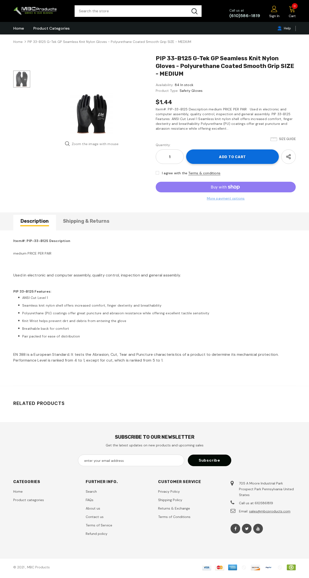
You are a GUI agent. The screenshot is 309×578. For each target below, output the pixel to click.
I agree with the (174, 173)
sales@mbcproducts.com (269, 511)
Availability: (165, 85)
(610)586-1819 (244, 16)
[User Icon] (274, 8)
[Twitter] (247, 528)
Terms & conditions (204, 173)
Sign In (274, 16)
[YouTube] (258, 528)
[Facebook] (235, 528)
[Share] (288, 156)
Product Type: (167, 90)
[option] (91, 114)
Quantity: (163, 145)
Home (18, 42)
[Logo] (40, 11)
